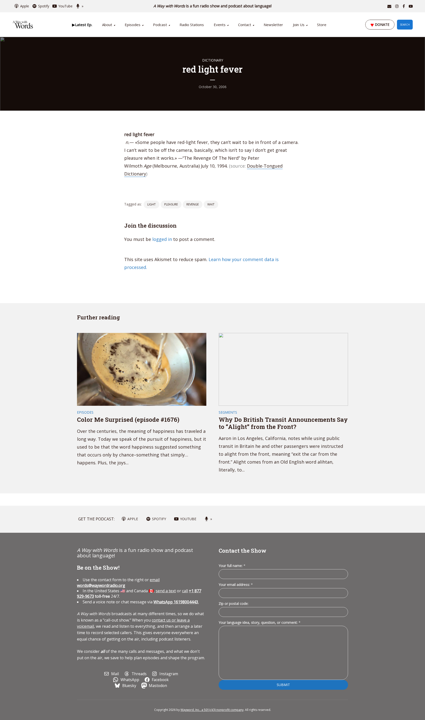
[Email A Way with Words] (389, 6)
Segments (228, 412)
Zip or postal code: (233, 603)
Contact (244, 24)
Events (220, 24)
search (405, 24)
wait (210, 204)
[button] (82, 25)
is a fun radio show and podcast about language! (212, 6)
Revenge (192, 204)
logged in (162, 239)
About (107, 24)
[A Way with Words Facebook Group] (404, 6)
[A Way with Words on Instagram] (397, 6)
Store (321, 24)
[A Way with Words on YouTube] (411, 6)
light (151, 204)
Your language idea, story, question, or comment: (260, 622)
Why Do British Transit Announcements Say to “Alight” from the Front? (283, 423)
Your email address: (236, 584)
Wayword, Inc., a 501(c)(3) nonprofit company (212, 710)
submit (283, 684)
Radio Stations (192, 24)
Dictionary (212, 60)
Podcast (160, 24)
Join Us (298, 24)
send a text (166, 591)
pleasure (171, 204)
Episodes (132, 24)
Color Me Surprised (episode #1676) (128, 419)
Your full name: (232, 566)
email (118, 582)
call (185, 591)
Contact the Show (242, 550)
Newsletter (273, 24)
